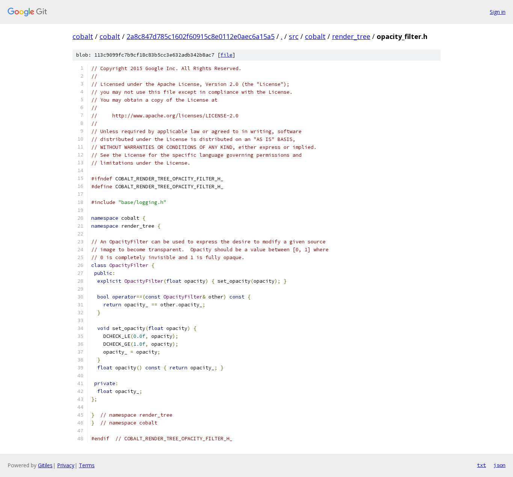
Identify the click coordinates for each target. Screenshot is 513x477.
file (226, 55)
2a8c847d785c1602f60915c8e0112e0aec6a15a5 (201, 36)
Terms (87, 465)
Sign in (497, 11)
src (294, 36)
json (499, 465)
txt (481, 465)
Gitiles (45, 465)
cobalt (82, 36)
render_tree (351, 36)
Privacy (65, 465)
